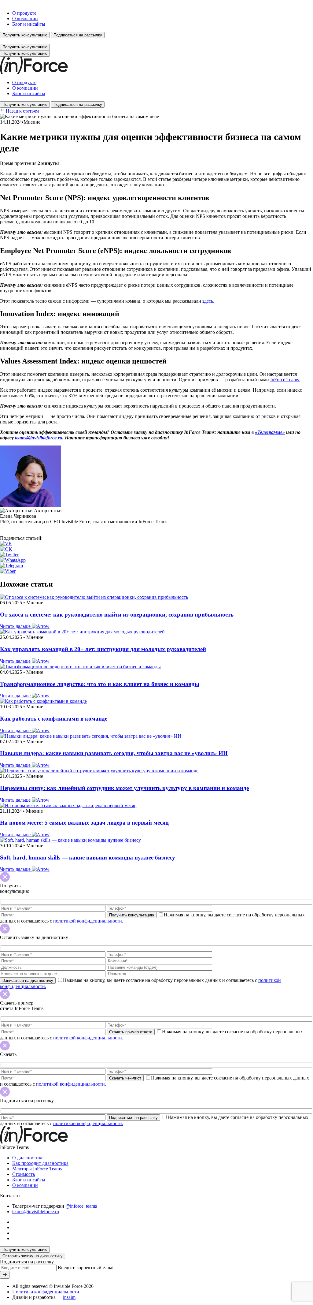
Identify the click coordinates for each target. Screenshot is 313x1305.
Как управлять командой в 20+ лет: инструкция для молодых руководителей (103, 649)
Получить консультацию (24, 35)
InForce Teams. (285, 379)
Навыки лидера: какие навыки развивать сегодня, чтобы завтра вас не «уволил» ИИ (114, 753)
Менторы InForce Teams (37, 1168)
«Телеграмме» (270, 432)
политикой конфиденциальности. (88, 920)
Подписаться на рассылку (77, 35)
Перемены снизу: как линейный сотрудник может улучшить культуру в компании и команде (124, 788)
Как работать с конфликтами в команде (53, 718)
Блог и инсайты (28, 24)
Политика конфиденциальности (45, 1291)
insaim (69, 1297)
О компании (25, 18)
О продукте (24, 13)
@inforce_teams (81, 1206)
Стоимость (23, 1174)
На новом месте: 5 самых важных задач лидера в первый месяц (84, 822)
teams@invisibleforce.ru (38, 437)
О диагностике (27, 1157)
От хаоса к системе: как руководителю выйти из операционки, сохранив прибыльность (117, 614)
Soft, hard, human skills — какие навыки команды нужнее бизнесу (87, 857)
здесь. (208, 301)
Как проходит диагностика (40, 1163)
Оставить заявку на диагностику (32, 1256)
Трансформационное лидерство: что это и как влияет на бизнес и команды (99, 684)
